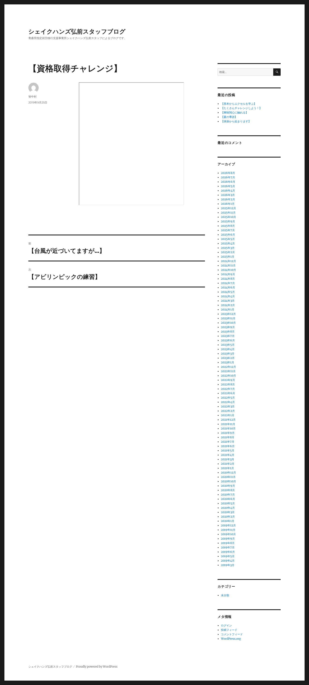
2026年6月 (228, 182)
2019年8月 (228, 543)
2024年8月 (228, 279)
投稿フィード (229, 630)
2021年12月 (228, 419)
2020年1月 (227, 521)
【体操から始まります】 (236, 121)
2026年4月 (228, 190)
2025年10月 (228, 217)
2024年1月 (227, 309)
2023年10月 (228, 323)
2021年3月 (227, 459)
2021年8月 (227, 437)
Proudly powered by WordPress (97, 666)
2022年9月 (228, 380)
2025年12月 (228, 208)
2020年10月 (228, 481)
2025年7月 (228, 230)
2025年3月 (228, 248)
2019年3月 (227, 565)
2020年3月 (228, 512)
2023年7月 (228, 336)
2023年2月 (228, 358)
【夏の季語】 (229, 117)
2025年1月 (227, 256)
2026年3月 (228, 195)
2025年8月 (228, 226)
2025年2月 (228, 252)
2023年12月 (228, 314)
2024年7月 (228, 283)
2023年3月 (227, 353)
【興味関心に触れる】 (234, 112)
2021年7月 (227, 442)
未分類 (225, 595)
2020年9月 (228, 486)
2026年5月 (228, 186)
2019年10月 (228, 534)
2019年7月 (228, 547)
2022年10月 (228, 375)
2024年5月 (228, 292)
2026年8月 (228, 173)
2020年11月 (228, 477)
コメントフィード (232, 634)
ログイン (226, 625)
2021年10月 (228, 428)
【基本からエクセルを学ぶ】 (238, 104)
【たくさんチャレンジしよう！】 (241, 108)
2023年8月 (228, 331)
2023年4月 (228, 349)
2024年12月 (228, 261)
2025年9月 (228, 221)
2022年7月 (228, 389)
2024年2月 (228, 305)
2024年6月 (228, 287)
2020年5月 (228, 503)
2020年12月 (228, 472)
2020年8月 (228, 490)
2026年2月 (228, 199)
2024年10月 (228, 270)
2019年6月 (228, 552)
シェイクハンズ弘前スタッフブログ (76, 31)
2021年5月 (227, 450)
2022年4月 (228, 402)
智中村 (32, 96)
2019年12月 (228, 525)
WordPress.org (231, 639)
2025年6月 (228, 234)
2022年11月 (228, 371)
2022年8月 (228, 384)
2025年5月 (228, 239)
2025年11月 (228, 212)
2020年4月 (228, 508)
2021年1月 (227, 468)
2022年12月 (228, 367)
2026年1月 (228, 204)
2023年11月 (228, 318)
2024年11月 (228, 265)
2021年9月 (228, 433)
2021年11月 (228, 424)
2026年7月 (228, 177)
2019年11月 (228, 530)
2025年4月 (228, 243)
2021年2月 (227, 464)
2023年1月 (227, 362)
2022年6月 (228, 393)
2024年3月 (228, 301)
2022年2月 (228, 411)
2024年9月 (228, 274)
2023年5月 (228, 345)
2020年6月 (228, 499)
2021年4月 (227, 455)
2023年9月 (228, 327)
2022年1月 (227, 415)
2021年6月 (228, 446)
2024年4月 (228, 296)
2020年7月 (228, 494)
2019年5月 (228, 556)
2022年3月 (228, 406)
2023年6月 (228, 340)
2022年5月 (228, 397)
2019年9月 (228, 538)
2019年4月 (228, 560)
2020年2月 (228, 516)
